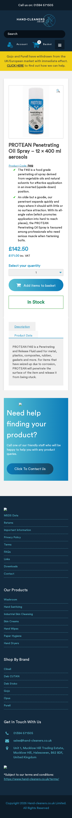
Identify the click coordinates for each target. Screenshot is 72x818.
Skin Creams (11, 621)
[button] (58, 90)
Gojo (7, 691)
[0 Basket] (40, 46)
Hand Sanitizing (13, 607)
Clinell (7, 669)
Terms (8, 544)
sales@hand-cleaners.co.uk (32, 740)
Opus (7, 698)
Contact (9, 573)
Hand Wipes (11, 628)
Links (7, 559)
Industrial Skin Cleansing (18, 614)
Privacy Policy (12, 537)
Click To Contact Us (30, 469)
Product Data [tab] (23, 335)
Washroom (10, 599)
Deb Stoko (10, 683)
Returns (8, 523)
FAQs (7, 552)
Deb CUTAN (11, 676)
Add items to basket (39, 285)
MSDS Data (11, 515)
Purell (7, 705)
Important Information (17, 530)
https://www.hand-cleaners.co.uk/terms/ (31, 779)
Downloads (11, 566)
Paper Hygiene (13, 636)
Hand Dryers (11, 643)
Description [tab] (22, 326)
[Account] (17, 46)
